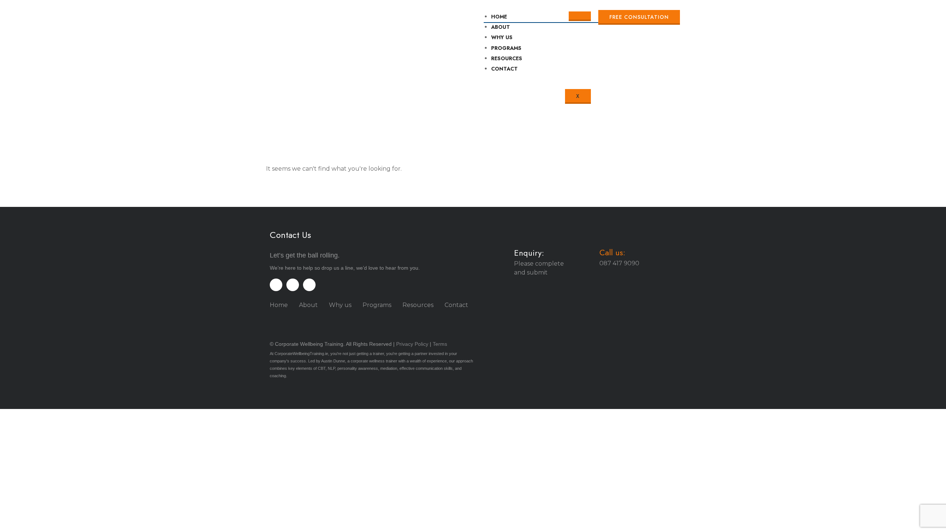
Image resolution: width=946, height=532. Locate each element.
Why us (340, 305)
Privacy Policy (412, 344)
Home (499, 16)
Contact (456, 305)
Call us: (612, 252)
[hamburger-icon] (580, 16)
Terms (440, 344)
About (500, 27)
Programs (377, 305)
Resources (417, 305)
